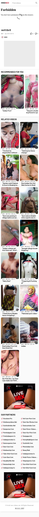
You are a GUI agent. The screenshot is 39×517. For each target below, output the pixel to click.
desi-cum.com (8, 447)
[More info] (17, 147)
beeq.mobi (26, 450)
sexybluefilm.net (8, 461)
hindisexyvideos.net (10, 422)
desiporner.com (8, 429)
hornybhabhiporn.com (30, 440)
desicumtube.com (29, 425)
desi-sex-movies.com (30, 422)
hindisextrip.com (9, 450)
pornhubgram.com (9, 433)
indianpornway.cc (9, 468)
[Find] (36, 3)
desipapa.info (27, 436)
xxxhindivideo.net (9, 425)
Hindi (5, 3)
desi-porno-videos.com (30, 429)
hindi (5, 37)
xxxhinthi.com (28, 443)
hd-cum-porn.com (29, 418)
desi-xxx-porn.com (29, 433)
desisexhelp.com (9, 464)
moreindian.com (28, 447)
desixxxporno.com (9, 443)
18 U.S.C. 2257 (19, 508)
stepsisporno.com (29, 461)
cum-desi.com (8, 457)
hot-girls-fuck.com (29, 468)
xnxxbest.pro (7, 418)
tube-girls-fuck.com (10, 454)
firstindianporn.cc (9, 436)
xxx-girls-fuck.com (29, 464)
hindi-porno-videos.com (30, 457)
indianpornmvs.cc (29, 454)
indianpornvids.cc (9, 440)
